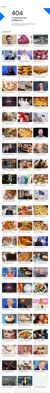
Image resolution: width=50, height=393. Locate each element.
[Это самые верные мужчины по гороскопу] (25, 197)
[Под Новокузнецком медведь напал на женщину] (40, 166)
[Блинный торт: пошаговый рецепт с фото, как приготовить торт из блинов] (40, 259)
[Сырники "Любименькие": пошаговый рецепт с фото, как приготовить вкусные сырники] (9, 228)
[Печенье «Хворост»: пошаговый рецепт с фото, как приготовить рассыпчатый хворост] (25, 259)
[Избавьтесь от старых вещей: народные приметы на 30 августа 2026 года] (9, 166)
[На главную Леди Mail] (4, 7)
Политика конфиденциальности (30, 392)
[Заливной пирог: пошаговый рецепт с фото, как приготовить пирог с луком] (40, 73)
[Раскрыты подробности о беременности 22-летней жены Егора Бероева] (9, 150)
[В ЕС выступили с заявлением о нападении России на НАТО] (40, 197)
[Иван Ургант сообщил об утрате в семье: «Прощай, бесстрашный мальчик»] (9, 57)
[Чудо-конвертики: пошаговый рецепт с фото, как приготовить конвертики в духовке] (25, 73)
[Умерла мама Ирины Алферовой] (9, 73)
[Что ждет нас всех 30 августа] (9, 290)
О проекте (14, 392)
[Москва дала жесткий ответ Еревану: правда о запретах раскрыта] (40, 119)
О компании (5, 392)
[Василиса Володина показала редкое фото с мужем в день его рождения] (9, 274)
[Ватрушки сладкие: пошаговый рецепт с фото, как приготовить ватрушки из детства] (40, 383)
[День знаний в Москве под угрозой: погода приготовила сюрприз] (9, 181)
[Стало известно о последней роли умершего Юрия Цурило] (25, 305)
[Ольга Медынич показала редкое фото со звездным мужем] (25, 352)
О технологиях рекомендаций (21, 392)
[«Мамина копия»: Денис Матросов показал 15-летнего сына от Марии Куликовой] (9, 305)
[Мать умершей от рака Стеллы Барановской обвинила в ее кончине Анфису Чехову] (40, 88)
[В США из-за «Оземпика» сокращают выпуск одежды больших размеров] (25, 181)
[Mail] (1, 7)
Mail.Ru (2, 392)
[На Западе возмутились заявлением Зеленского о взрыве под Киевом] (40, 135)
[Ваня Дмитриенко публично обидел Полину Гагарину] (25, 119)
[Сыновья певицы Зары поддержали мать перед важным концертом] (40, 243)
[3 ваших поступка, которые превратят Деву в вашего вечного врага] (9, 336)
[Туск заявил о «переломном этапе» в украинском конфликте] (40, 367)
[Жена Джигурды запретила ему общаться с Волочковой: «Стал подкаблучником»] (25, 166)
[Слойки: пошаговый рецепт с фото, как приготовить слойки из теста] (25, 321)
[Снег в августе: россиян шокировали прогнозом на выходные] (9, 383)
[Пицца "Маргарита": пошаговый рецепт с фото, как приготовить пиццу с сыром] (25, 135)
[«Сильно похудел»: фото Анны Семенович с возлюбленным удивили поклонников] (40, 305)
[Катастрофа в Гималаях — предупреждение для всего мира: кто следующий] (40, 42)
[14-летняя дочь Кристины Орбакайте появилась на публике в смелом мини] (40, 274)
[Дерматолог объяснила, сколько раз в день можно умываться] (9, 243)
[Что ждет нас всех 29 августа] (9, 104)
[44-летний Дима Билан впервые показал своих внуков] (9, 42)
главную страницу (22, 25)
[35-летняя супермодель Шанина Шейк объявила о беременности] (25, 383)
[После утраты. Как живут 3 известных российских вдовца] (9, 212)
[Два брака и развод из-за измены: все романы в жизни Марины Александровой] (25, 104)
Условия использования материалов (41, 392)
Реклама (9, 392)
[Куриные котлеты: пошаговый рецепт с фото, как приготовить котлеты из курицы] (25, 228)
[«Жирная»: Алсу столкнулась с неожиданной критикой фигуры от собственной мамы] (25, 57)
